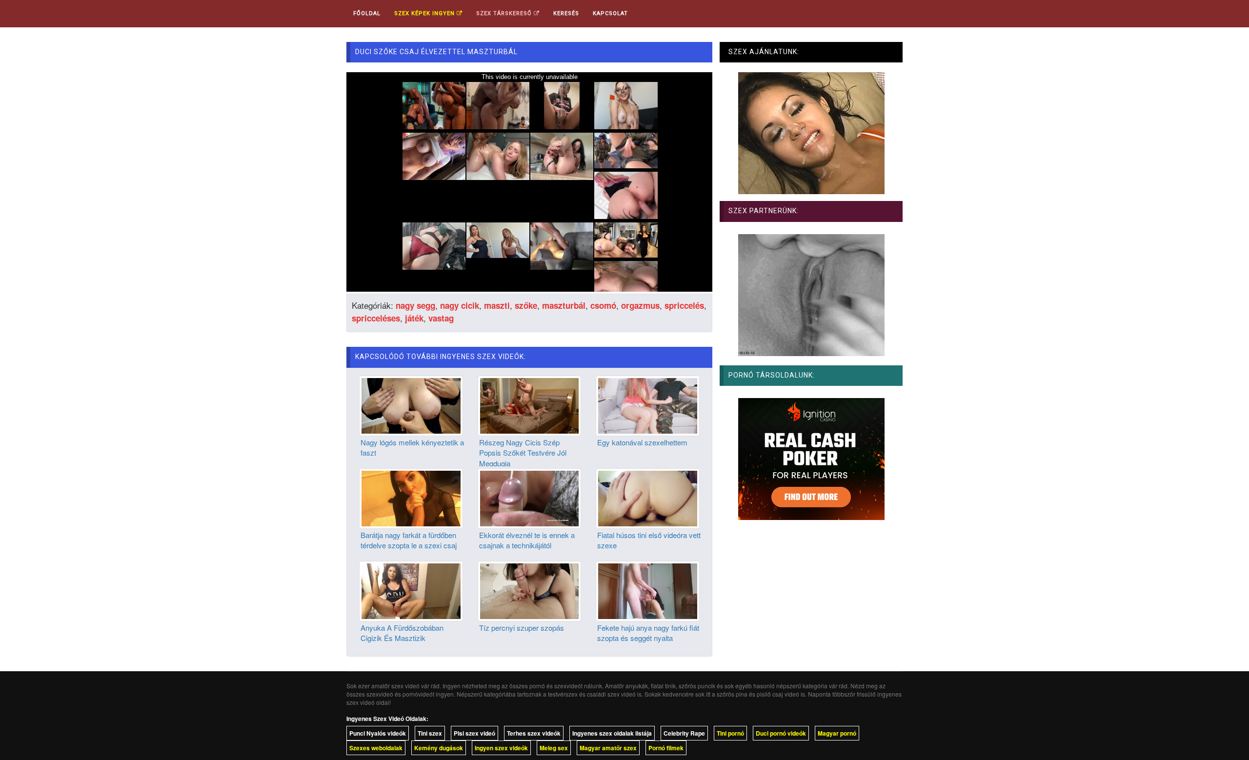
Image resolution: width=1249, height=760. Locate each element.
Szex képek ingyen (425, 13)
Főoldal (367, 13)
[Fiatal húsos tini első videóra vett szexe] (648, 497)
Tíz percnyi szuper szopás (521, 627)
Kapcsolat (610, 13)
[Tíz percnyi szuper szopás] (530, 590)
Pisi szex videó (474, 733)
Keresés (566, 13)
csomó (603, 305)
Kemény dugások (438, 747)
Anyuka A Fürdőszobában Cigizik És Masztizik (402, 632)
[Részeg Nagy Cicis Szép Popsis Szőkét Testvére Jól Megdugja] (530, 404)
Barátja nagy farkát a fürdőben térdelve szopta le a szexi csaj (409, 540)
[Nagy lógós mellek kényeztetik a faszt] (411, 404)
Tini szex (430, 733)
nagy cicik (459, 305)
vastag (441, 318)
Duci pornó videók (781, 733)
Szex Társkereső (505, 13)
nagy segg (415, 305)
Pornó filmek (666, 747)
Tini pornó (730, 733)
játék (414, 318)
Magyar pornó (837, 733)
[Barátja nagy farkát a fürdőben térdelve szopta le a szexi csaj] (411, 497)
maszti (497, 305)
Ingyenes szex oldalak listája (612, 733)
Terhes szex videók (534, 733)
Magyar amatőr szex (608, 747)
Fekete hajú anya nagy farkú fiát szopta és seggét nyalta (648, 632)
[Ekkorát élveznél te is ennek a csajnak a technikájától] (530, 497)
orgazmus (640, 305)
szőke (526, 305)
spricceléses (376, 318)
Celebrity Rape (684, 733)
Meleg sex (554, 747)
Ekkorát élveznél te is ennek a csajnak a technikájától (527, 540)
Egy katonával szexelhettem (642, 442)
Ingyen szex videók (501, 747)
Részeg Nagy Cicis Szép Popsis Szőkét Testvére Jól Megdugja (522, 452)
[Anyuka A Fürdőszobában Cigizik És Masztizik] (411, 590)
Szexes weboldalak (376, 747)
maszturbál (563, 305)
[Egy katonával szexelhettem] (648, 404)
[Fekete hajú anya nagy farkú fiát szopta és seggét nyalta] (648, 590)
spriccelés (684, 305)
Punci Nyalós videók (377, 733)
